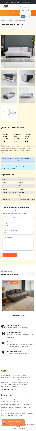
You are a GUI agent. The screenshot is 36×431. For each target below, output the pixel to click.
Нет (27, 16)
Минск (29, 7)
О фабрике (13, 428)
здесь (21, 153)
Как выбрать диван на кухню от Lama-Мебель (16, 404)
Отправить (10, 255)
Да (23, 16)
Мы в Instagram (28, 2)
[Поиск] (32, 7)
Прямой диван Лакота (18, 315)
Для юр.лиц (22, 428)
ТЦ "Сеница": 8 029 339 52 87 (12, 2)
